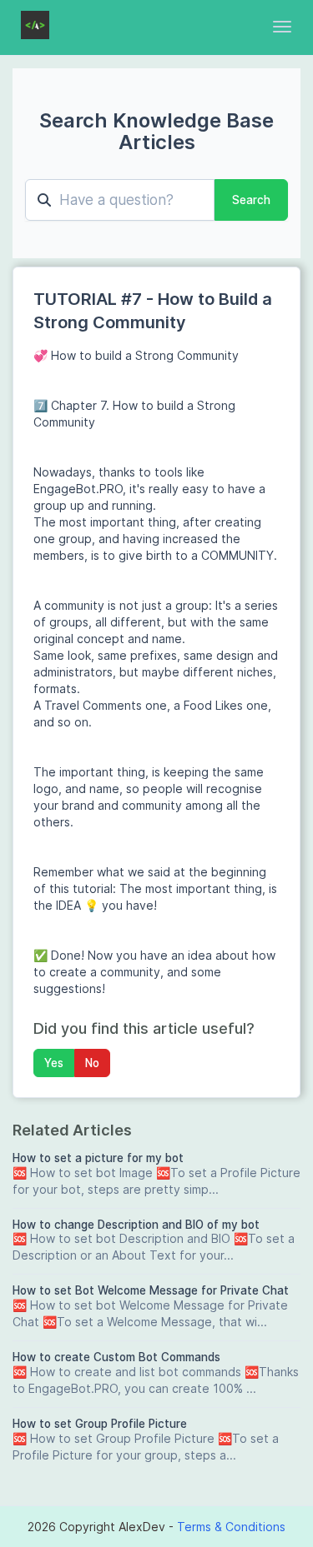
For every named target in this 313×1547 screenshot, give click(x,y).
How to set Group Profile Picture (100, 1423)
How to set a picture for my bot (98, 1158)
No (92, 1063)
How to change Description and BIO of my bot (136, 1224)
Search (251, 200)
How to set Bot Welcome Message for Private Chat (151, 1290)
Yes (53, 1063)
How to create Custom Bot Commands (116, 1357)
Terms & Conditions (231, 1527)
